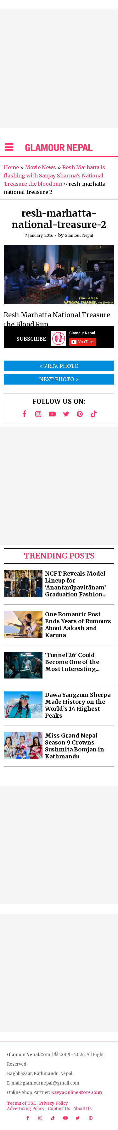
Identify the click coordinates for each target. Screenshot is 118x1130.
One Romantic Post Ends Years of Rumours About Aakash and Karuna (78, 625)
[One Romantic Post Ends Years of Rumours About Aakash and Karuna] (23, 624)
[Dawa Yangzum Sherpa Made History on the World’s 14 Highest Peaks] (23, 704)
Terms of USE (21, 1103)
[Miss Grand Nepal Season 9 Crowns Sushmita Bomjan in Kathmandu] (23, 745)
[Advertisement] (59, 68)
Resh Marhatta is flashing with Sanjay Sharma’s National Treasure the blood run (54, 175)
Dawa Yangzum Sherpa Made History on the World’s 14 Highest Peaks (77, 705)
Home (11, 167)
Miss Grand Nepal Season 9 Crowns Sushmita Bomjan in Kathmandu (74, 746)
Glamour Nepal (79, 235)
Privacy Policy (53, 1103)
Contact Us (59, 1108)
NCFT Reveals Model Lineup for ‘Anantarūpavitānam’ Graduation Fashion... (76, 584)
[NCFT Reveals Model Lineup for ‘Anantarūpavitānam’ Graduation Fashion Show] (23, 583)
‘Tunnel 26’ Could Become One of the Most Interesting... (72, 662)
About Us (82, 1108)
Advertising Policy (26, 1108)
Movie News (40, 167)
